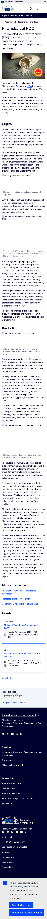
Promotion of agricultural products (17, 798)
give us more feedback (16, 702)
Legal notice (7, 862)
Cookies (5, 852)
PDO (29, 86)
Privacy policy (8, 857)
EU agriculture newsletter (13, 765)
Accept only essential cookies (27, 912)
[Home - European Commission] (8, 8)
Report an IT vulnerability (13, 842)
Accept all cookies (21, 905)
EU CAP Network (10, 788)
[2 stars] (7, 695)
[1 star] (5, 695)
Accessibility (7, 867)
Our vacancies (8, 760)
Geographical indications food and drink (21, 22)
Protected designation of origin (16, 599)
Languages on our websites (14, 847)
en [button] (30, 8)
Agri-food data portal (11, 783)
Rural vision (7, 803)
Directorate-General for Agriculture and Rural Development (22, 753)
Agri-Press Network (11, 793)
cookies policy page (19, 886)
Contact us (7, 837)
